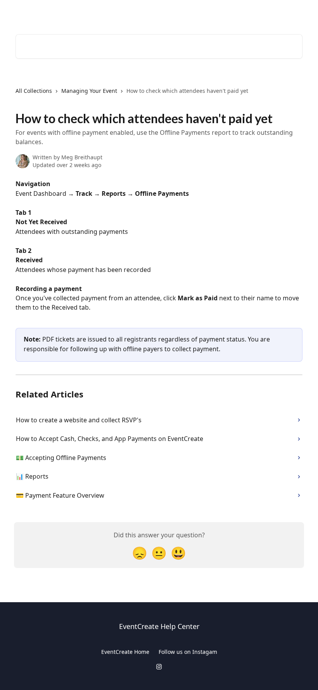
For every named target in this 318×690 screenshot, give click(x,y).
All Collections (34, 90)
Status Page (282, 12)
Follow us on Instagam (188, 651)
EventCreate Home (125, 651)
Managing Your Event (89, 90)
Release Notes (238, 12)
